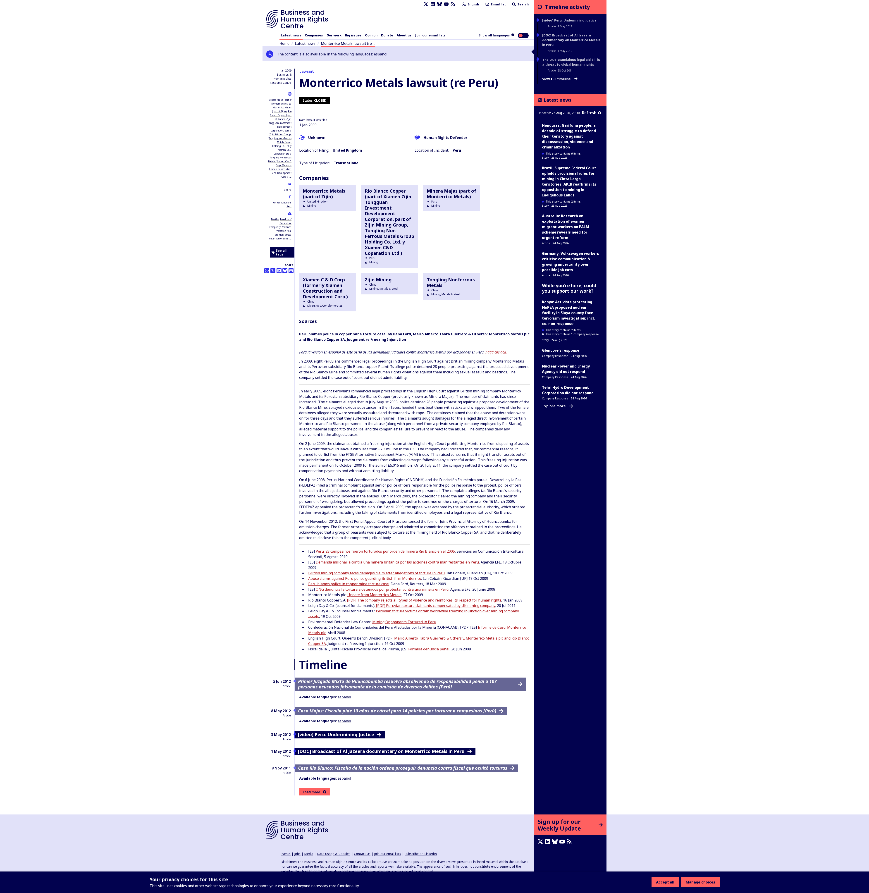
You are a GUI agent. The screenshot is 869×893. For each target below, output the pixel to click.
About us (404, 35)
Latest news (291, 35)
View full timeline (557, 79)
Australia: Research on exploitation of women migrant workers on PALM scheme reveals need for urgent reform (565, 226)
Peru (288, 206)
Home (284, 43)
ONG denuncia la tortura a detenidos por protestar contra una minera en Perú (382, 589)
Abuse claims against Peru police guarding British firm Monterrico (364, 578)
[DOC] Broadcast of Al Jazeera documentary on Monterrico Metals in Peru (571, 40)
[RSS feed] (453, 4)
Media (308, 854)
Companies (314, 35)
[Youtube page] (446, 4)
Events (286, 854)
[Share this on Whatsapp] (266, 270)
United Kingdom (282, 202)
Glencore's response (560, 350)
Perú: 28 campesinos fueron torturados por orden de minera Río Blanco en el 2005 (385, 551)
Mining (287, 189)
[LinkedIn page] (432, 4)
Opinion (371, 35)
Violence (286, 227)
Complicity (275, 227)
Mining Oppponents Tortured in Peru (404, 621)
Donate (387, 35)
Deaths (275, 219)
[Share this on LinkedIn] (279, 270)
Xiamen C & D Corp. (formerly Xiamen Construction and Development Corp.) (280, 169)
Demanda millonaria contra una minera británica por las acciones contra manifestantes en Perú (397, 562)
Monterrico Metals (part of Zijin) (324, 194)
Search (523, 4)
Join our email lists (430, 35)
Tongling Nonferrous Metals (451, 282)
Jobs (297, 854)
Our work (334, 35)
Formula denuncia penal (428, 649)
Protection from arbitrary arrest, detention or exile (280, 234)
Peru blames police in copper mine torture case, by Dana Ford (355, 334)
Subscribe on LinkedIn (421, 854)
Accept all (665, 882)
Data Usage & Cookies (333, 854)
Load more (311, 792)
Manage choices (700, 882)
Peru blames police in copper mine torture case (348, 583)
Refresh (589, 112)
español (380, 54)
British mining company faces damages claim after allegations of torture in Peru (376, 573)
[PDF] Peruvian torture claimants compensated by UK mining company (435, 605)
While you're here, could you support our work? (569, 288)
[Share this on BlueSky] (284, 270)
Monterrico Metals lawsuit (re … (348, 43)
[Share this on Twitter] (272, 270)
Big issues (353, 35)
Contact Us (362, 854)
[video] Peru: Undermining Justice (569, 20)
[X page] (426, 4)
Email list (498, 4)
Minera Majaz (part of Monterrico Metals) (451, 194)
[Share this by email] (291, 270)
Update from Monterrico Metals (374, 594)
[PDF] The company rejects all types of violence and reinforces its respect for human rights (424, 600)
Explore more (554, 406)
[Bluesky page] (439, 4)
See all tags (281, 252)
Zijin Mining (378, 280)
